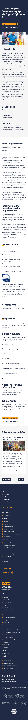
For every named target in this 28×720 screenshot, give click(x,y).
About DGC (6, 521)
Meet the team (7, 524)
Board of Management (9, 617)
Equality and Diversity (9, 531)
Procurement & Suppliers (10, 640)
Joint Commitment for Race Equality (13, 534)
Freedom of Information (10, 635)
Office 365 (6, 600)
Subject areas (7, 497)
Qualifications (7, 499)
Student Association (9, 564)
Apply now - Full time (9, 24)
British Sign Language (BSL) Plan (12, 630)
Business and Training (9, 543)
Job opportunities (8, 620)
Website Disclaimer (8, 637)
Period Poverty (7, 536)
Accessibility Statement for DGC (12, 632)
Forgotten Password (9, 605)
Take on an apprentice (9, 545)
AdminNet (6, 607)
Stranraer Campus (8, 529)
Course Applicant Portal (10, 595)
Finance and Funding (9, 554)
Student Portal (7, 559)
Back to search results (11, 27)
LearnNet (6, 561)
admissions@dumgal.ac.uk (10, 665)
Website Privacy (8, 645)
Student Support (8, 556)
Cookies (6, 647)
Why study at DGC (8, 494)
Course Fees (7, 502)
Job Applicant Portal (9, 610)
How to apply (7, 515)
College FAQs (7, 622)
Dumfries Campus (8, 526)
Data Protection (8, 642)
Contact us (6, 625)
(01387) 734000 (8, 660)
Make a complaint (8, 668)
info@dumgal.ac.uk (8, 663)
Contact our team (8, 548)
